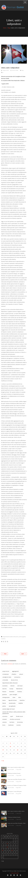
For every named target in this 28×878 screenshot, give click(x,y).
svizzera (3, 638)
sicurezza (4, 716)
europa (11, 688)
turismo (18, 725)
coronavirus (17, 677)
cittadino (14, 674)
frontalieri (11, 691)
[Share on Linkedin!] (7, 641)
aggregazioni (15, 671)
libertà (4, 703)
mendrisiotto (12, 703)
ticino (3, 725)
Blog (9, 28)
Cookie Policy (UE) (15, 873)
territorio (12, 722)
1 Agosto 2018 (5, 70)
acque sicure (5, 671)
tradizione (11, 725)
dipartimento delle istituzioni (10, 636)
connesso (9, 664)
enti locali (19, 686)
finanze (4, 691)
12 (10, 746)
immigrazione (6, 697)
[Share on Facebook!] (3, 641)
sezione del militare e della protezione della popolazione (13, 712)
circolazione (5, 674)
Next (22, 654)
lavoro (4, 700)
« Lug (2, 760)
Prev (5, 654)
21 (17, 750)
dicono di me (14, 680)
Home (4, 28)
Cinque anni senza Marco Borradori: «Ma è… (17, 779)
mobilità (20, 703)
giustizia (4, 694)
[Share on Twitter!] (5, 641)
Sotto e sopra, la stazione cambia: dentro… (16, 767)
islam (14, 697)
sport (11, 716)
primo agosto (22, 636)
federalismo (19, 688)
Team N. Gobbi (15, 70)
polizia (4, 706)
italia (19, 697)
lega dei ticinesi (13, 700)
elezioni (12, 686)
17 (3, 750)
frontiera (19, 691)
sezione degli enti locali (8, 709)
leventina (22, 700)
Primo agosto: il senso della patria (14, 791)
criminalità (5, 680)
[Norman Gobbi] (12, 7)
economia (4, 686)
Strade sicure (19, 716)
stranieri (4, 719)
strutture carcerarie (15, 719)
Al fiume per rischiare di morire (13, 773)
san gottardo (12, 706)
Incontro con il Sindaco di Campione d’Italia (16, 785)
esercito (4, 688)
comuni (21, 674)
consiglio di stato (6, 677)
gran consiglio (13, 694)
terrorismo (20, 722)
